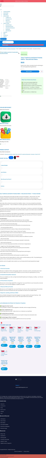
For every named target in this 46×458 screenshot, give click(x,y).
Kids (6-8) (7, 20)
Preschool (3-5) (8, 18)
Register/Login (3, 39)
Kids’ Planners (8, 30)
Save (2, 1)
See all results (5, 45)
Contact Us (5, 35)
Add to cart (29, 71)
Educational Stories (9, 26)
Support (5, 36)
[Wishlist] (41, 71)
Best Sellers (5, 14)
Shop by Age (6, 15)
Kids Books (7, 29)
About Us (5, 32)
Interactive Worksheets (10, 27)
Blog (4, 33)
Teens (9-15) (8, 21)
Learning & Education (11, 48)
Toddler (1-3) (8, 17)
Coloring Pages (8, 24)
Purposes (5, 48)
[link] (11, 157)
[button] (19, 53)
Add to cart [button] (3, 345)
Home (1, 48)
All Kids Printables (6, 11)
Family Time (15, 154)
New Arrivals (5, 13)
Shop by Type (6, 23)
